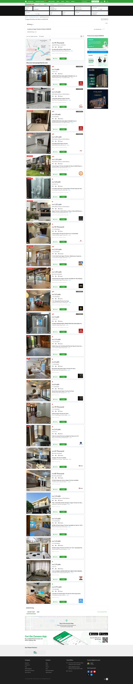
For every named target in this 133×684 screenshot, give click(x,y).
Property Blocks (41, 1)
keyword (77, 12)
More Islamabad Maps (102, 611)
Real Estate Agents (50, 670)
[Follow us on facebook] (88, 672)
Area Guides (51, 1)
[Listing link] (55, 49)
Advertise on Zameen (29, 670)
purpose (27, 7)
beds (51, 12)
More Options (94, 12)
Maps (62, 1)
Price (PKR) (28, 12)
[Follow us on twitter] (88, 675)
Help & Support (28, 668)
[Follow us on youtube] (94, 672)
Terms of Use (28, 672)
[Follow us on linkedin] (91, 675)
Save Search (105, 19)
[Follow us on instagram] (91, 672)
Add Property (49, 672)
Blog (58, 1)
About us (27, 663)
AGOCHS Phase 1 (31, 32)
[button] (29, 9)
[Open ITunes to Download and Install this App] (94, 635)
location (52, 7)
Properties (30, 1)
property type (78, 7)
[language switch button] (101, 1)
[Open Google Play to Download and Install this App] (103, 635)
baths (64, 12)
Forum (47, 666)
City (35, 7)
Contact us (27, 664)
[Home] (26, 1)
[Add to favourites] (49, 59)
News (47, 664)
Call (63, 58)
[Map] (46, 59)
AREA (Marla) (94, 7)
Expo (47, 668)
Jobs (26, 666)
